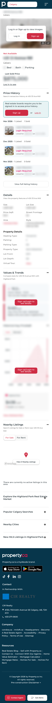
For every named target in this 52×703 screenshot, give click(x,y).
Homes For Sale (28, 660)
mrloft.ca (18, 630)
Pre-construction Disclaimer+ (26, 682)
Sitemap (29, 636)
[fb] (9, 576)
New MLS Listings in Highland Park (23, 537)
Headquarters (32, 630)
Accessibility (30, 633)
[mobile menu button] (48, 4)
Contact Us (7, 654)
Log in (17, 36)
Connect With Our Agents (28, 654)
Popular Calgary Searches (18, 512)
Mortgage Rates (10, 660)
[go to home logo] (14, 556)
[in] (20, 576)
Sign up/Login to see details (26, 302)
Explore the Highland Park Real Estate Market (25, 497)
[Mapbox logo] (10, 463)
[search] (22, 4)
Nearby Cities (11, 524)
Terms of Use (16, 636)
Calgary (6, 15)
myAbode (23, 562)
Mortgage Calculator (30, 657)
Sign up (35, 36)
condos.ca (7, 630)
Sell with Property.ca (31, 651)
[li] (15, 576)
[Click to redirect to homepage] (4, 4)
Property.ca (8, 562)
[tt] (4, 576)
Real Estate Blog (10, 651)
